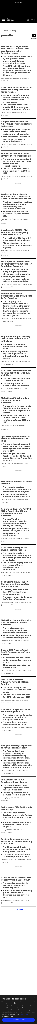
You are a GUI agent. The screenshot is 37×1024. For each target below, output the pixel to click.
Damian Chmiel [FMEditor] (27, 144)
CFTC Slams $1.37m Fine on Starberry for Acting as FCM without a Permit (15, 584)
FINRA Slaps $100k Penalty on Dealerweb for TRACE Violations (15, 400)
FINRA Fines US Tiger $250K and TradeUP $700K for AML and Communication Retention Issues (15, 49)
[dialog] (18, 1009)
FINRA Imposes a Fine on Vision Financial (16, 482)
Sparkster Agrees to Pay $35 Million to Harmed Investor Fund (15, 438)
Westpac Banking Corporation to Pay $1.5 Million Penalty (16, 747)
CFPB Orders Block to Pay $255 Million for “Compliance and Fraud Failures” (16, 89)
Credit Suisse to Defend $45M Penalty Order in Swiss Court (16, 879)
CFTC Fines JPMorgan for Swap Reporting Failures (14, 549)
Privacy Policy (24, 1014)
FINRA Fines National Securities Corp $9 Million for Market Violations (16, 622)
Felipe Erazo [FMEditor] (25, 640)
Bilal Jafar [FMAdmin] (25, 463)
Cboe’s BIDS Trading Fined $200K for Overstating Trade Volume (15, 652)
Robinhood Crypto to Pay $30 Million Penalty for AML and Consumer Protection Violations (16, 512)
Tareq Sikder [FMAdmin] (25, 78)
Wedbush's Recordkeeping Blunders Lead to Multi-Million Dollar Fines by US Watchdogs (16, 196)
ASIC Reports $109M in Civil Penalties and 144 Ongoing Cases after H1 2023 (14, 232)
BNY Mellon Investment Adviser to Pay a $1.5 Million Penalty (15, 682)
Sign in (33, 20)
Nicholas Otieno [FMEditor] (27, 859)
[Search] (33, 30)
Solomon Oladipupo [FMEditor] (26, 602)
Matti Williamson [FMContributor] (27, 727)
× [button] (34, 997)
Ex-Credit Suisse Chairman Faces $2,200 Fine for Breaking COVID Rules (16, 841)
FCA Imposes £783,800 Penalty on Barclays (16, 808)
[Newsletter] (28, 20)
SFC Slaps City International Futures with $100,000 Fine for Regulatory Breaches (16, 264)
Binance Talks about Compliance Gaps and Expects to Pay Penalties (16, 296)
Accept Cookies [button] (18, 1020)
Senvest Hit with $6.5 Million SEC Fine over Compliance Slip (16, 155)
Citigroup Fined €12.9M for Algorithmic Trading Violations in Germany (16, 124)
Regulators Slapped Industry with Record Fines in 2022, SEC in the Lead (16, 338)
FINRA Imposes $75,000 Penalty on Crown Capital (14, 781)
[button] (18, 1016)
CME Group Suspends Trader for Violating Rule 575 (15, 710)
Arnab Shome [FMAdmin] (26, 389)
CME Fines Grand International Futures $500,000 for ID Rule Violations (16, 373)
